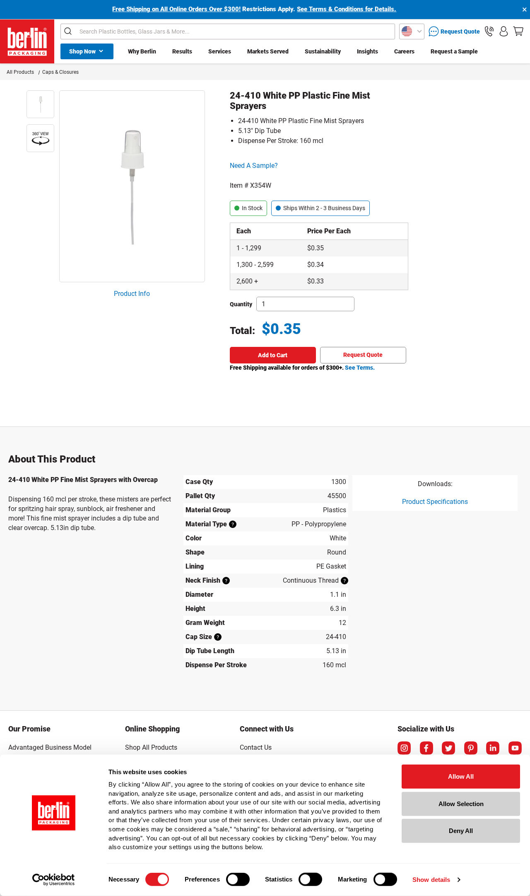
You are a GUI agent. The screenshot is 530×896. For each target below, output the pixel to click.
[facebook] (426, 748)
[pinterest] (470, 748)
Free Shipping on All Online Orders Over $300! (176, 9)
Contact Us (256, 747)
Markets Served (268, 51)
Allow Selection (461, 803)
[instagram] (404, 748)
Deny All (461, 830)
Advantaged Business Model (50, 747)
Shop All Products (151, 747)
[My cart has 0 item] (518, 31)
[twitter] (448, 748)
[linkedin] (492, 748)
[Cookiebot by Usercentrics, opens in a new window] (53, 880)
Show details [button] (431, 879)
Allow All (461, 776)
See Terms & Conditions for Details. (346, 9)
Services (219, 51)
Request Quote (363, 354)
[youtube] (515, 748)
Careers (404, 51)
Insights (367, 51)
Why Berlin (142, 51)
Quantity (241, 304)
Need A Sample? (254, 166)
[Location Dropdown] (411, 31)
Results (182, 51)
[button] (489, 31)
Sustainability (323, 51)
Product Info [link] (132, 294)
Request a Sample (454, 51)
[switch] (238, 879)
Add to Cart (272, 355)
